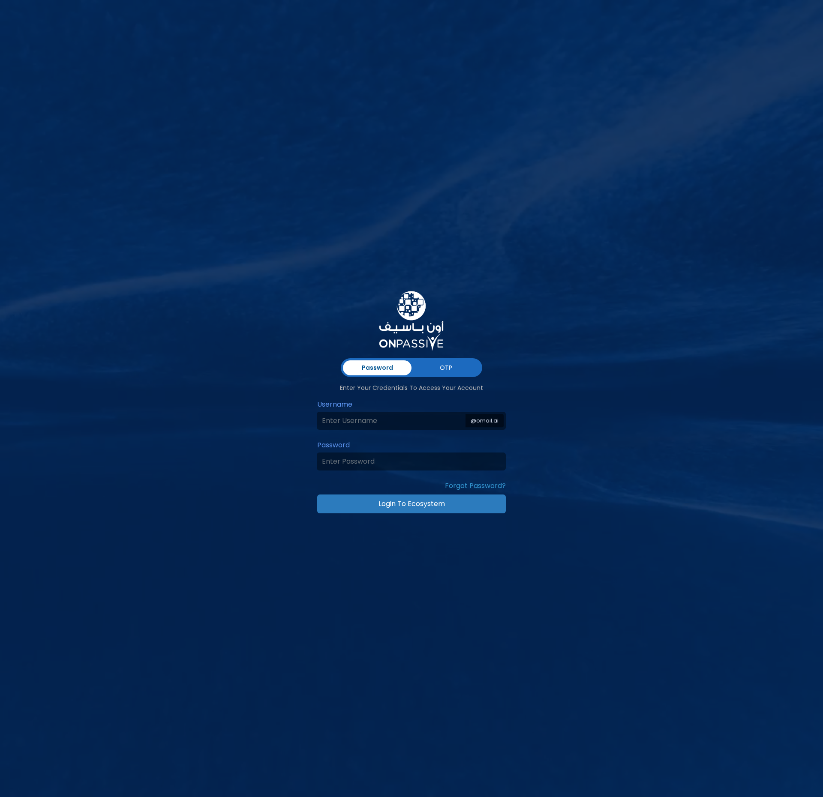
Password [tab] (377, 367)
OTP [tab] (446, 367)
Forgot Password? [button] (475, 486)
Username (334, 404)
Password (333, 445)
